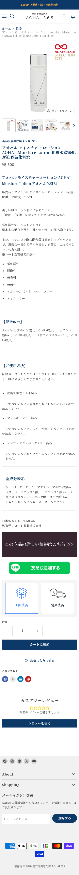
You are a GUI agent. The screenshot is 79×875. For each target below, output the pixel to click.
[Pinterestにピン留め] (28, 679)
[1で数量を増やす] (37, 631)
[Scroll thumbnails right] (73, 125)
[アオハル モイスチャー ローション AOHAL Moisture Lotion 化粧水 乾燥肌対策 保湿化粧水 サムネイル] (8, 125)
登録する (64, 818)
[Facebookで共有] (5, 679)
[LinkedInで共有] (20, 679)
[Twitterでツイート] (13, 679)
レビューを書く (39, 723)
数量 (4, 622)
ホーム (6, 28)
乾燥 (19, 28)
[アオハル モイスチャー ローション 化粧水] (39, 544)
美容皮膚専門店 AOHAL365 (19, 141)
